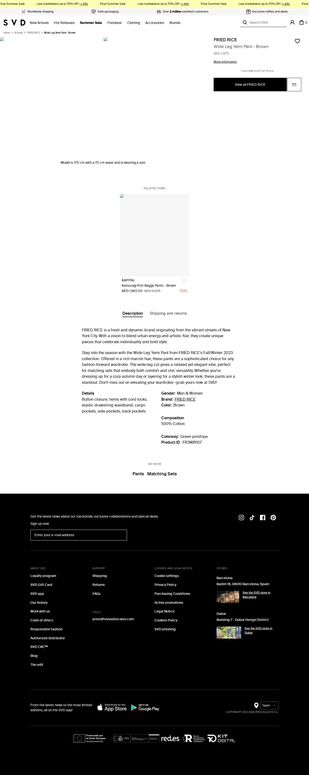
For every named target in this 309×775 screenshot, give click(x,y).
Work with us (40, 611)
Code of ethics (41, 620)
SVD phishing (165, 629)
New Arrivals (39, 23)
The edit (36, 665)
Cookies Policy (165, 620)
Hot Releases (64, 23)
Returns (98, 585)
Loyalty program (43, 576)
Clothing (133, 23)
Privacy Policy (165, 585)
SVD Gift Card (41, 585)
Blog (34, 656)
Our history (39, 603)
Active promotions (168, 603)
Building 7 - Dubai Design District (243, 620)
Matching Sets (162, 473)
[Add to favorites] (297, 41)
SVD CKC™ (39, 647)
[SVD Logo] (14, 22)
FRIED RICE (33, 32)
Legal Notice (164, 611)
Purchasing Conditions (172, 594)
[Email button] (294, 85)
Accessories (154, 23)
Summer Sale (91, 23)
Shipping (99, 576)
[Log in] (292, 22)
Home (6, 32)
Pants (138, 473)
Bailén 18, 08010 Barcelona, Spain (243, 584)
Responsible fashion (46, 629)
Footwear (114, 23)
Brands (174, 23)
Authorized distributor (47, 638)
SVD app (37, 594)
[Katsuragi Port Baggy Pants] (154, 235)
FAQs (96, 594)
